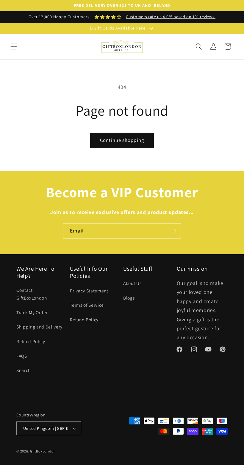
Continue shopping (122, 140)
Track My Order (32, 312)
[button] (14, 46)
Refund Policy (30, 341)
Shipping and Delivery (39, 327)
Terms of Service (87, 305)
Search (23, 370)
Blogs (128, 298)
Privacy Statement (89, 291)
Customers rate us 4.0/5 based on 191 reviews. (170, 16)
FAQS (21, 356)
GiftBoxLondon (43, 451)
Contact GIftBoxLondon (31, 294)
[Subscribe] (173, 231)
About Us (132, 283)
